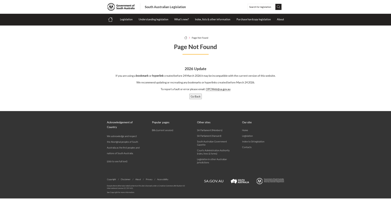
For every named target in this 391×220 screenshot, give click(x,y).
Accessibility (162, 179)
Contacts (247, 147)
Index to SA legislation (253, 141)
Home (245, 130)
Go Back (196, 96)
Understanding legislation (153, 19)
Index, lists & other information (212, 19)
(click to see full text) (117, 161)
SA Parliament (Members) (209, 130)
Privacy (149, 179)
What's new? (181, 19)
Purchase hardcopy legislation (253, 19)
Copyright (111, 179)
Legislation (126, 19)
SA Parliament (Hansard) (209, 135)
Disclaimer (126, 179)
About (280, 19)
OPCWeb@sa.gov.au (218, 89)
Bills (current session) (162, 130)
